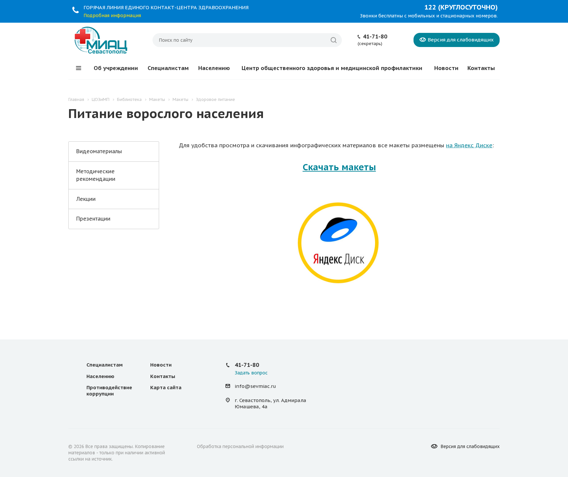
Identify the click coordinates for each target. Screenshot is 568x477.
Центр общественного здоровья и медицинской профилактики (332, 68)
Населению (214, 68)
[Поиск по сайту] (333, 40)
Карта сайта (165, 387)
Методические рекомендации (95, 175)
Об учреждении (116, 68)
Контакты (481, 68)
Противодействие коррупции (109, 390)
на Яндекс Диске (469, 145)
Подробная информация (112, 15)
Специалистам (168, 68)
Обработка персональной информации (240, 446)
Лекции (86, 199)
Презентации (93, 218)
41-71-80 (375, 36)
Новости (446, 68)
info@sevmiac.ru (255, 386)
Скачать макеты (339, 167)
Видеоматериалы (99, 151)
